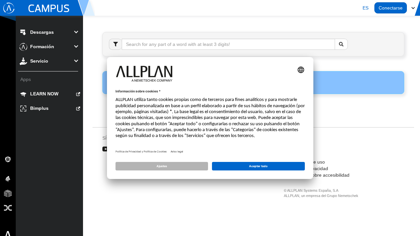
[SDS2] (8, 159)
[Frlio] (8, 193)
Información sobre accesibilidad (316, 175)
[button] (365, 8)
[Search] (341, 44)
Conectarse (391, 7)
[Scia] (8, 178)
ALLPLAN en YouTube (105, 149)
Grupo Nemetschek (342, 196)
